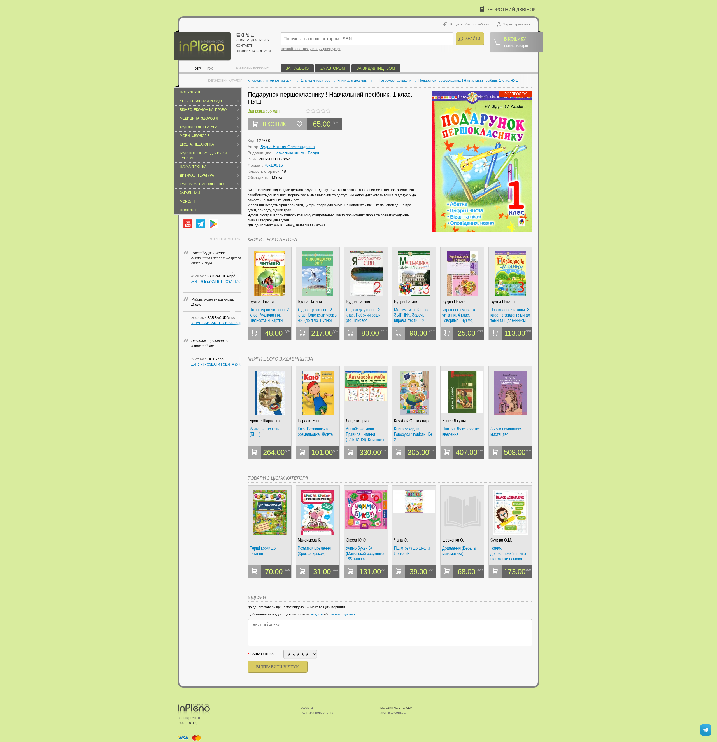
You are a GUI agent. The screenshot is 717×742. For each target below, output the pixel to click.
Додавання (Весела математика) (459, 551)
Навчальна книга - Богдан (297, 153)
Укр (198, 68)
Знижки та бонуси (253, 51)
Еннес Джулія (454, 420)
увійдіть (316, 614)
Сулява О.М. (501, 540)
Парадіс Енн (308, 420)
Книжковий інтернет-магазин (271, 81)
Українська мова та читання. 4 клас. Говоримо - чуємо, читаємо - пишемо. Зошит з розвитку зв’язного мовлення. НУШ (459, 315)
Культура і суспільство (202, 184)
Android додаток (213, 223)
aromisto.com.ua (393, 713)
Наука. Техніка (193, 167)
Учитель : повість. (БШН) (265, 431)
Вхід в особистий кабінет (469, 24)
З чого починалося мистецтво (506, 431)
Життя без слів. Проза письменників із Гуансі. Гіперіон (216, 282)
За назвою (297, 68)
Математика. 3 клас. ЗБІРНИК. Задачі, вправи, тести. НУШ (411, 315)
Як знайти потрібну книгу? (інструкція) (311, 49)
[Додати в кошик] (254, 333)
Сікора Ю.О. (356, 540)
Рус (210, 68)
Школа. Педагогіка (197, 144)
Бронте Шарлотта (265, 420)
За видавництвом (376, 68)
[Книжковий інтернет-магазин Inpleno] (202, 45)
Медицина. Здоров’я (199, 118)
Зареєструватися (517, 24)
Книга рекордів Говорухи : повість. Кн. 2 (413, 434)
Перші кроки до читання (263, 551)
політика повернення (317, 713)
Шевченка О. (453, 540)
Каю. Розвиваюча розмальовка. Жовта (315, 431)
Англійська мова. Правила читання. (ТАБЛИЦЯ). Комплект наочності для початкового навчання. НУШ (365, 434)
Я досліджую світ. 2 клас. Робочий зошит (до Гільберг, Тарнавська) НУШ (364, 315)
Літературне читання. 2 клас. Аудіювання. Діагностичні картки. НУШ (269, 315)
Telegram (200, 223)
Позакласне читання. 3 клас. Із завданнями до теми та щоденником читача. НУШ (510, 315)
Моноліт (187, 201)
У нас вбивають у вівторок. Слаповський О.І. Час (216, 323)
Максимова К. (309, 540)
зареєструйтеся (343, 614)
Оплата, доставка (252, 40)
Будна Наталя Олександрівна (287, 146)
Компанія (245, 34)
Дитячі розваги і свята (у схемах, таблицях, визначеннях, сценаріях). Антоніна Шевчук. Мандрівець (216, 364)
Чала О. (401, 540)
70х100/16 (273, 165)
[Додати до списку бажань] (299, 124)
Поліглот (188, 210)
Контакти (244, 46)
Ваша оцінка (262, 654)
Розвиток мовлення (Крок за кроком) (314, 551)
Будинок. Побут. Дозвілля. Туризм (204, 155)
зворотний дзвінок (511, 9)
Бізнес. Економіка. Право (203, 110)
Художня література (198, 127)
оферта (307, 708)
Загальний (190, 193)
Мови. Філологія (195, 136)
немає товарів (516, 41)
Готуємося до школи (395, 81)
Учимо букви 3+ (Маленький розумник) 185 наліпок (365, 553)
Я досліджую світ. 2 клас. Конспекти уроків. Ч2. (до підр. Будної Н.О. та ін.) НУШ (318, 315)
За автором (332, 68)
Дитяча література (197, 175)
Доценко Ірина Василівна (358, 420)
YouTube (187, 223)
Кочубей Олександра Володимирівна (412, 420)
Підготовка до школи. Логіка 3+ (412, 551)
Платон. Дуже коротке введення (461, 431)
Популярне (190, 92)
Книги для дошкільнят (354, 81)
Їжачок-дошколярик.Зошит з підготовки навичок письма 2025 (508, 553)
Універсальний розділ (201, 101)
